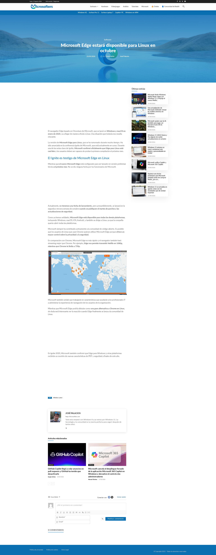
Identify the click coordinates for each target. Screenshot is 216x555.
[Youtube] (185, 1)
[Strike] (67, 512)
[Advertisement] (87, 111)
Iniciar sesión (121, 497)
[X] (182, 1)
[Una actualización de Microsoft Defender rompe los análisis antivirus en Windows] (139, 112)
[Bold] (57, 512)
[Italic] (60, 512)
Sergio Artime (52, 477)
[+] (89, 512)
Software (107, 40)
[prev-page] (49, 483)
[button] (183, 6)
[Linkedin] (100, 90)
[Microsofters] (47, 7)
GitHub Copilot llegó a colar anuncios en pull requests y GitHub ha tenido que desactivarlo (66, 471)
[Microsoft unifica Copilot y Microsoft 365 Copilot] (139, 164)
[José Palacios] (56, 420)
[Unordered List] (73, 512)
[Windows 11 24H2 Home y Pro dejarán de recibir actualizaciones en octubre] (139, 138)
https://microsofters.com (72, 416)
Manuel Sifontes (92, 479)
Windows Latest (57, 397)
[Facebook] (177, 1)
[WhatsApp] (94, 90)
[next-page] (53, 483)
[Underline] (63, 512)
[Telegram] (105, 90)
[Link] (82, 512)
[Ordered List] (70, 512)
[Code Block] (79, 512)
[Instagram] (180, 1)
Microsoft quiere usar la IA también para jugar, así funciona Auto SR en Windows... (157, 124)
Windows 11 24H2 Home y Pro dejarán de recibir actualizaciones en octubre (157, 137)
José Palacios (124, 56)
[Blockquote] (76, 512)
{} (86, 512)
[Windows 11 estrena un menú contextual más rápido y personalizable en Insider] (139, 151)
